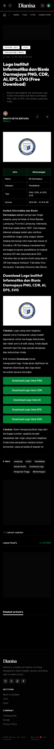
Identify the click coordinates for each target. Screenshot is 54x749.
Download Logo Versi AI (27, 400)
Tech (5, 698)
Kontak (6, 720)
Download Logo (37, 466)
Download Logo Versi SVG (27, 419)
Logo (25, 47)
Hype (5, 703)
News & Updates (11, 694)
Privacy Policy (10, 724)
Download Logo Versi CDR (27, 390)
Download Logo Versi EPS (27, 409)
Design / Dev (11, 47)
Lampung (18, 461)
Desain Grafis (20, 466)
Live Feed (46, 543)
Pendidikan (40, 461)
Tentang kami (9, 715)
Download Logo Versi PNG (27, 380)
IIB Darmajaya (39, 472)
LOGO (28, 461)
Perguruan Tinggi (14, 52)
